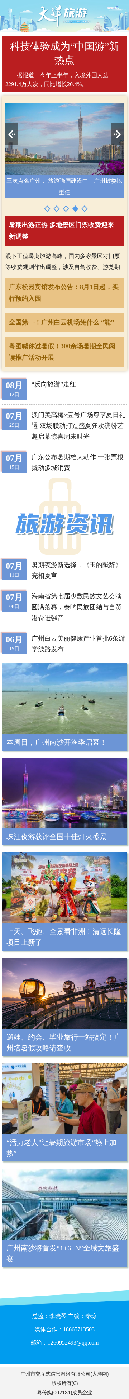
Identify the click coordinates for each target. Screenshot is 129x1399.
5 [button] (84, 208)
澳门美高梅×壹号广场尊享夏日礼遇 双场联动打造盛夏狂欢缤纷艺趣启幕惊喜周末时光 (78, 425)
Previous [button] (11, 134)
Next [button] (117, 134)
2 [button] (56, 208)
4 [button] (75, 208)
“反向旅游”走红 (54, 384)
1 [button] (47, 208)
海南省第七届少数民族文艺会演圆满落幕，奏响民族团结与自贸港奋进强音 (77, 607)
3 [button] (66, 208)
